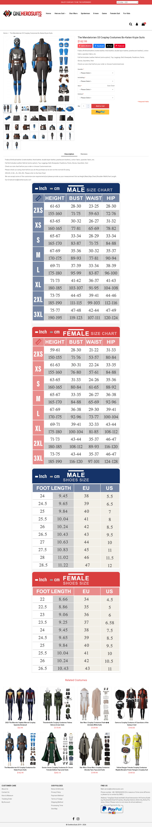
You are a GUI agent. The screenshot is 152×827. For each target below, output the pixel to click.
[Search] (131, 25)
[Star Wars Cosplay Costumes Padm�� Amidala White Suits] (94, 704)
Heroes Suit (59, 13)
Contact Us (5, 792)
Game (104, 13)
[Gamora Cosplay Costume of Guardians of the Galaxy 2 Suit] (132, 704)
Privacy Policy (56, 792)
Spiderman (85, 13)
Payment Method (57, 795)
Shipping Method (57, 802)
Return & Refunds (57, 789)
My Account (6, 802)
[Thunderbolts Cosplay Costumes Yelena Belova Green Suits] (57, 704)
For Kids (126, 13)
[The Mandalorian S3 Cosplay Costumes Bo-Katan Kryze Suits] (20, 749)
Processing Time (57, 805)
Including (81, 77)
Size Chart (111, 86)
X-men (96, 13)
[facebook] (73, 819)
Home (48, 13)
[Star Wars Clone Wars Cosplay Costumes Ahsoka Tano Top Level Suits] (94, 749)
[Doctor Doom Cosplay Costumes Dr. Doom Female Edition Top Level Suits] (57, 749)
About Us (5, 789)
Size (79, 86)
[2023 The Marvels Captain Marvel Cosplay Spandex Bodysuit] (20, 704)
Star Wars (73, 13)
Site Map (54, 809)
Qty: (79, 106)
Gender (80, 69)
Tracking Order (7, 799)
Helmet (80, 94)
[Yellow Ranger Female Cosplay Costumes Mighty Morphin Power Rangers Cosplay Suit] (132, 749)
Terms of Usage (56, 799)
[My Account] (137, 25)
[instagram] (78, 819)
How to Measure (7, 795)
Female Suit (115, 13)
